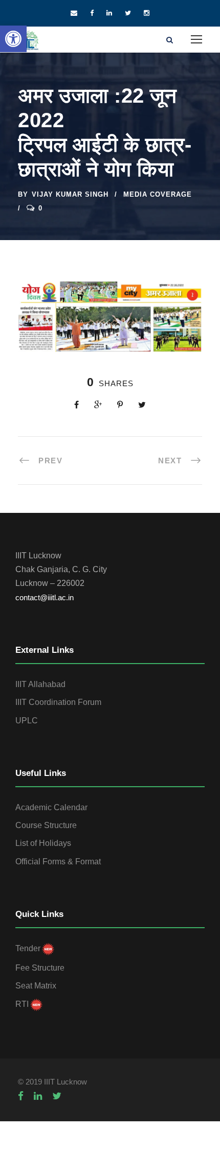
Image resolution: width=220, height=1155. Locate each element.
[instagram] (146, 13)
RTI (22, 1004)
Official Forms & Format (58, 861)
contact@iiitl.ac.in (44, 597)
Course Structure (46, 825)
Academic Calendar (51, 807)
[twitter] (128, 13)
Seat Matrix (35, 985)
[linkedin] (109, 13)
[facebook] (92, 13)
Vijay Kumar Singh (70, 194)
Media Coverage (157, 194)
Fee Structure (39, 967)
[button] (13, 39)
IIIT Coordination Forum (58, 702)
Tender (27, 948)
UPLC (26, 720)
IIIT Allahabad (40, 684)
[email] (74, 13)
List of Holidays (43, 843)
